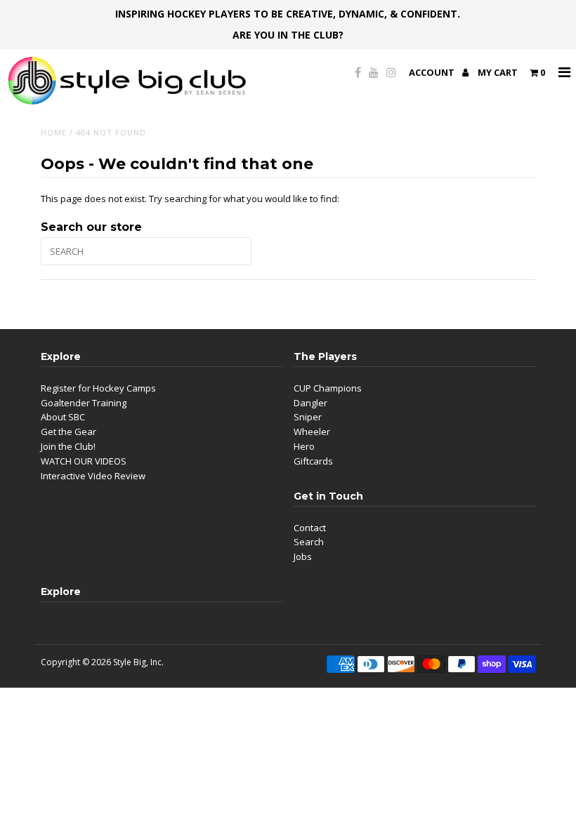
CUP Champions (328, 388)
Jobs (303, 556)
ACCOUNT (433, 72)
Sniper (308, 416)
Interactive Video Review (93, 475)
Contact (310, 527)
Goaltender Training (83, 402)
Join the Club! (68, 446)
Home (54, 132)
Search (309, 541)
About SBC (63, 416)
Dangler (310, 402)
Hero (304, 446)
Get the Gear (68, 431)
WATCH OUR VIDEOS (83, 461)
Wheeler (312, 431)
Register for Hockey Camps (98, 388)
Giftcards (313, 461)
